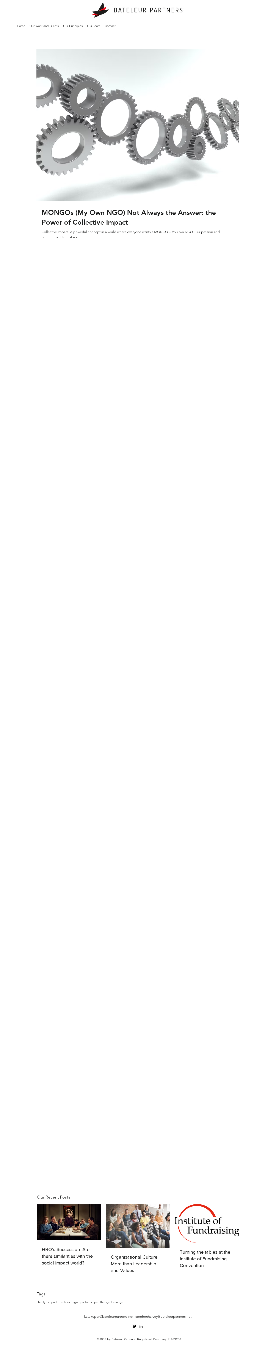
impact (52, 1302)
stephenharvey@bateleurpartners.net (163, 1316)
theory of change (111, 1302)
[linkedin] (141, 1326)
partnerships (88, 1302)
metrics (65, 1302)
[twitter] (134, 1326)
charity (41, 1302)
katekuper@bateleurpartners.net (108, 1316)
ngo (75, 1302)
